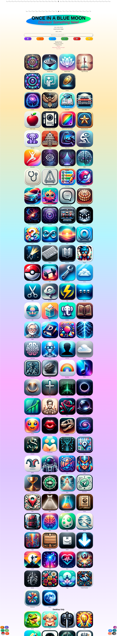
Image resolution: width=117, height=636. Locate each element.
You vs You (58, 48)
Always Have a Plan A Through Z (58, 47)
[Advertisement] (58, 6)
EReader (58, 46)
